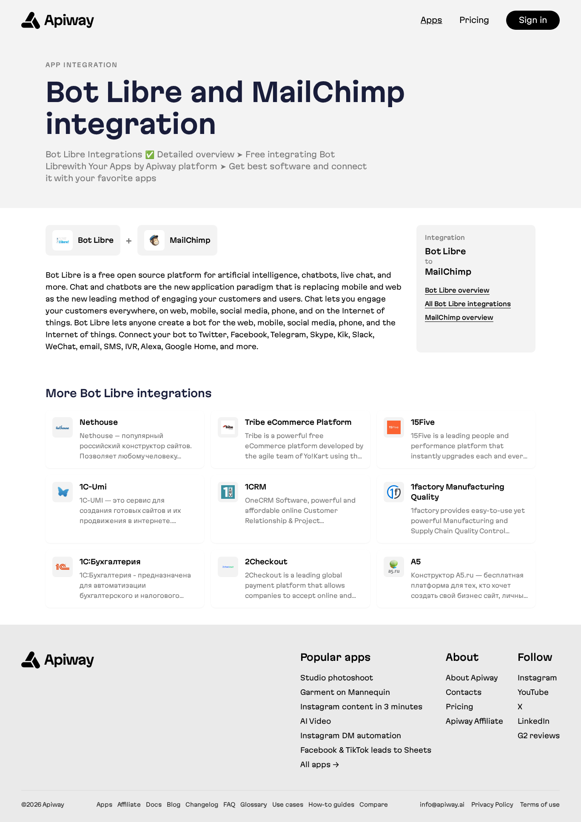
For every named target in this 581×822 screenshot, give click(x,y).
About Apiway (472, 678)
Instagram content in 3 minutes (361, 707)
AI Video (315, 721)
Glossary (253, 804)
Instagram (537, 678)
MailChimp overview (459, 317)
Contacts (463, 692)
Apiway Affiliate (474, 721)
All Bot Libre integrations (468, 303)
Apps (431, 20)
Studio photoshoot (336, 678)
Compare (373, 804)
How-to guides (331, 804)
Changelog (201, 804)
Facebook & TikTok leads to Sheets (365, 750)
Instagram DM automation (350, 735)
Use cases (287, 804)
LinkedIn (534, 721)
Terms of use (540, 804)
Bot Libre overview (457, 290)
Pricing (474, 20)
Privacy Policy (492, 804)
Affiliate (129, 804)
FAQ (229, 804)
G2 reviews (539, 735)
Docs (154, 804)
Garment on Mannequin (345, 692)
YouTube (533, 692)
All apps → (319, 764)
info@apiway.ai (442, 804)
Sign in (533, 20)
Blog (173, 804)
